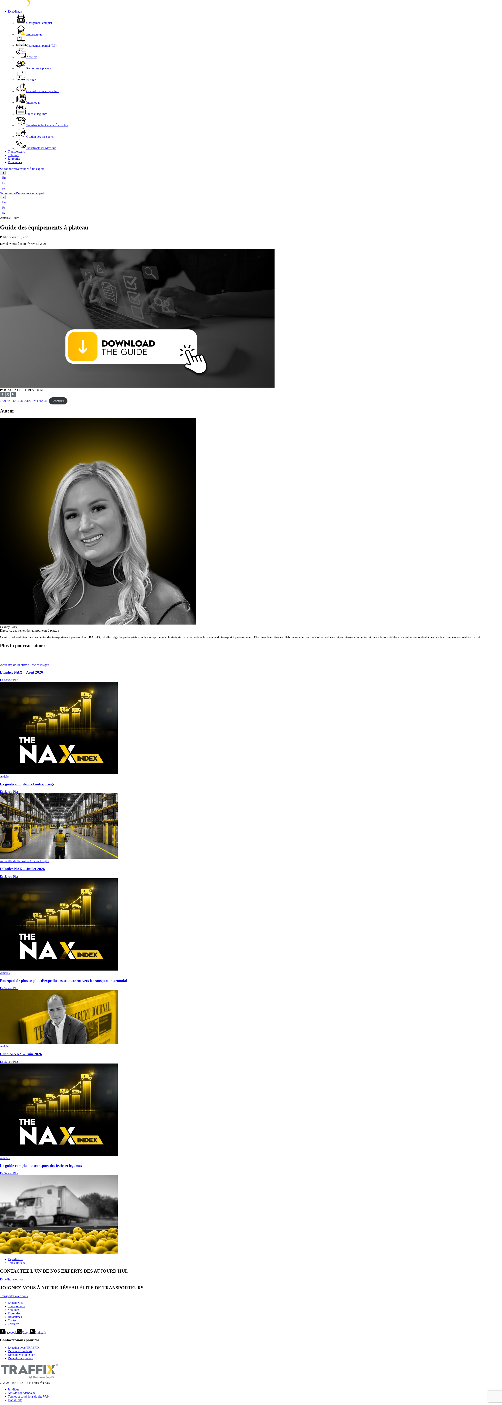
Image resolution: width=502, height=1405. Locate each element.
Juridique (13, 1389)
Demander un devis (20, 1351)
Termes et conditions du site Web (28, 1396)
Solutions (13, 155)
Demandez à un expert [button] (30, 168)
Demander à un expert (21, 1354)
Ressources (15, 162)
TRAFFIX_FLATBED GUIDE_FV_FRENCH (23, 400)
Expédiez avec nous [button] (12, 1279)
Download (58, 400)
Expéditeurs (15, 11)
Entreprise (14, 158)
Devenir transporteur (20, 1358)
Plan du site (15, 1400)
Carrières (13, 1324)
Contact (12, 1320)
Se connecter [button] (8, 168)
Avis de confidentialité (21, 1393)
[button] (251, 655)
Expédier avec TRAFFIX (24, 1347)
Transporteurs (16, 151)
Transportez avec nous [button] (14, 1296)
